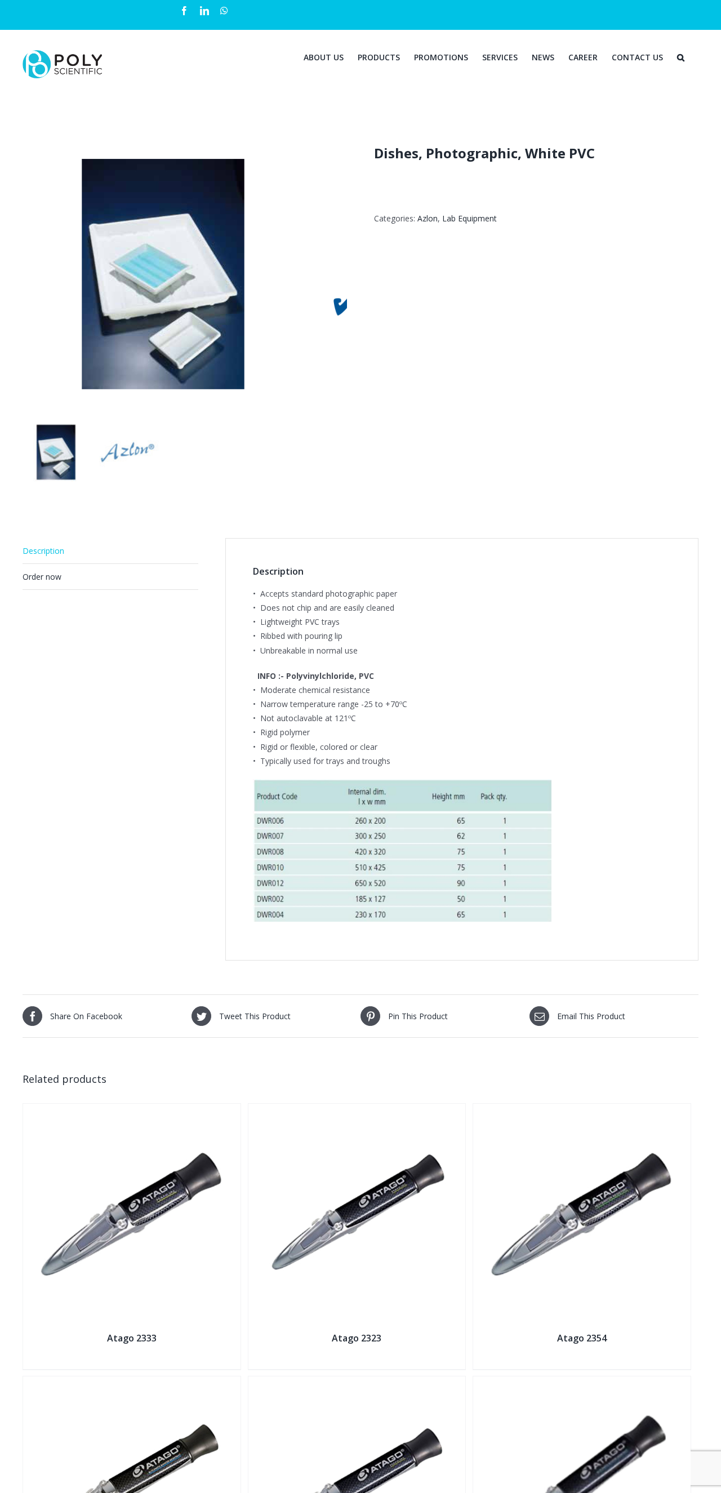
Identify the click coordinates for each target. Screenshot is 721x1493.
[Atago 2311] (132, 1383)
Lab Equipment (469, 218)
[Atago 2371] (582, 1383)
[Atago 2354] (582, 1110)
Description (43, 550)
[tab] (110, 551)
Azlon (427, 218)
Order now (42, 576)
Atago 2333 (132, 1338)
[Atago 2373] (357, 1383)
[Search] (680, 56)
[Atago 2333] (132, 1110)
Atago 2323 (356, 1338)
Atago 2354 (582, 1338)
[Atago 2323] (357, 1110)
